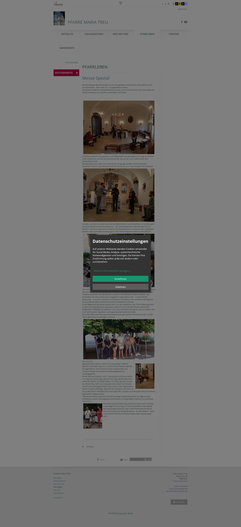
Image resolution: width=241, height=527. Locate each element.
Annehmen (121, 278)
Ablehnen (120, 287)
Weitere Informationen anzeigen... (112, 270)
